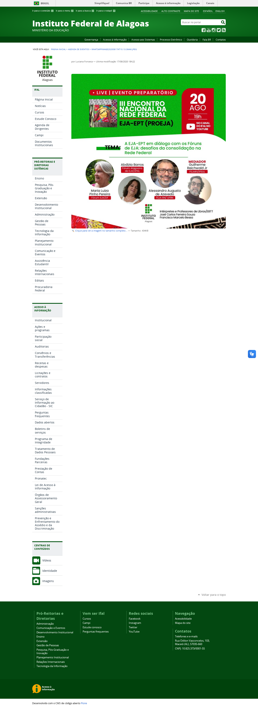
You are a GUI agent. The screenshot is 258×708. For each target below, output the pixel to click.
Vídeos (46, 560)
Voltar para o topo (214, 595)
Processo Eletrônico (171, 39)
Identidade (49, 571)
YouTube (209, 30)
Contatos (221, 39)
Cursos (87, 618)
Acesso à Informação (115, 39)
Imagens (48, 581)
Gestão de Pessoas (47, 645)
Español (208, 11)
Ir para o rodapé (105, 10)
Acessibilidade (149, 11)
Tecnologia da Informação (52, 666)
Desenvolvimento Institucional (54, 632)
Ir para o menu (64, 10)
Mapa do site (191, 11)
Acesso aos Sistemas (143, 39)
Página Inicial (58, 49)
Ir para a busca (84, 10)
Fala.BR (207, 39)
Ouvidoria (192, 39)
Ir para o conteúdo (42, 10)
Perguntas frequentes (96, 631)
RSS (224, 30)
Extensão (42, 641)
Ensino (40, 636)
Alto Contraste (170, 11)
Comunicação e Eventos (50, 628)
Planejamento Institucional (52, 657)
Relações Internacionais (50, 662)
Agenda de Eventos (78, 49)
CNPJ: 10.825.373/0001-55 (190, 648)
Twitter (219, 30)
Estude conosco (92, 627)
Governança (91, 39)
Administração (45, 623)
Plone (84, 703)
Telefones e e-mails (186, 636)
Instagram (214, 30)
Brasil (45, 3)
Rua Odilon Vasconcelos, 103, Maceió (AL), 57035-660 (192, 642)
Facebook (204, 30)
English (220, 11)
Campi (86, 623)
